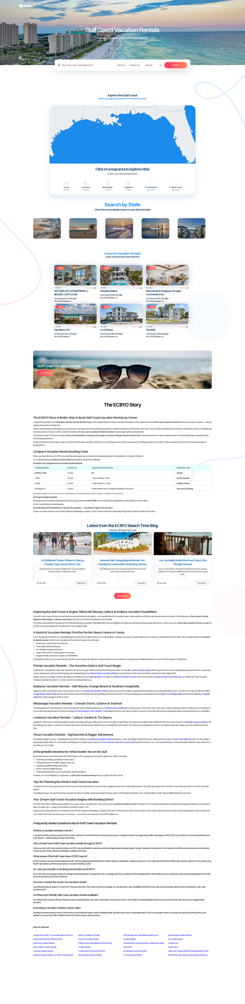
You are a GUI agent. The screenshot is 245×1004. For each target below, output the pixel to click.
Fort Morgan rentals (174, 694)
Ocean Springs (82, 711)
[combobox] (87, 65)
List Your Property (197, 6)
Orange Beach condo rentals (45, 694)
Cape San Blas (95, 677)
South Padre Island (181, 739)
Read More (81, 583)
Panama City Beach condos (124, 677)
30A (59, 677)
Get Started (45, 372)
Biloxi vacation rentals (114, 708)
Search (176, 65)
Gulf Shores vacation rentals (95, 691)
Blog (182, 6)
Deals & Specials (168, 6)
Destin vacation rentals (141, 670)
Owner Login (216, 6)
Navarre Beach (161, 677)
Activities (152, 6)
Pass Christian (96, 711)
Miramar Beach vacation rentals (103, 673)
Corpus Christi (128, 742)
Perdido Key (176, 677)
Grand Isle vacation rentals (195, 722)
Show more (122, 596)
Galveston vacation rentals (101, 739)
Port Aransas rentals (110, 742)
